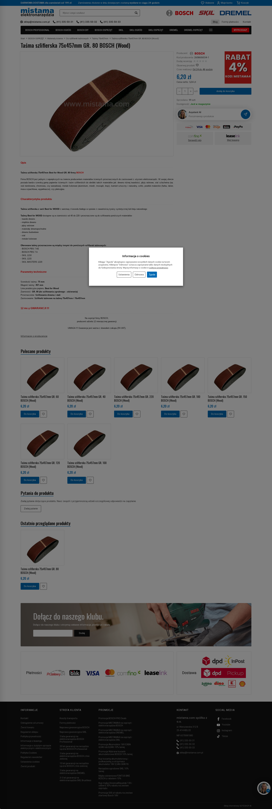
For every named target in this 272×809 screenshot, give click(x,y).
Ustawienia (124, 274)
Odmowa (139, 274)
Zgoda (152, 274)
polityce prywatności (158, 268)
